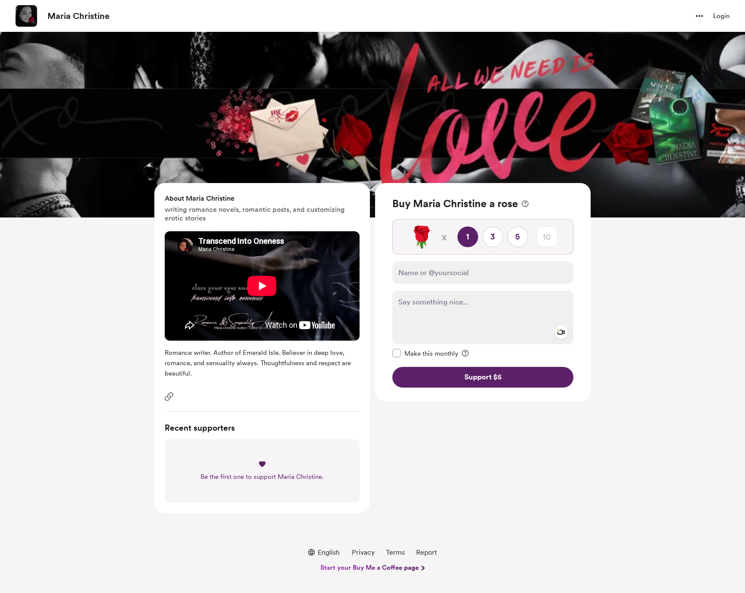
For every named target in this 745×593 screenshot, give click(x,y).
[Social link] (169, 396)
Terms (395, 552)
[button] (699, 16)
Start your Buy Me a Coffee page (369, 567)
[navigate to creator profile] (26, 16)
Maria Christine (78, 16)
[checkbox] (425, 353)
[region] (483, 292)
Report (426, 552)
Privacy (363, 552)
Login (721, 16)
